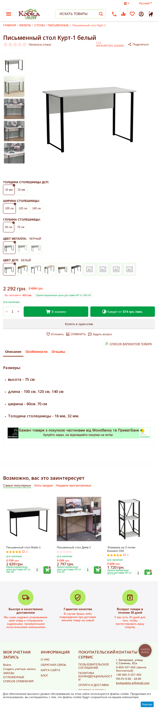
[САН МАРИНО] (49, 269)
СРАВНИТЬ (78, 334)
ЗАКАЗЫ (8, 673)
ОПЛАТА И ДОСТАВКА (93, 685)
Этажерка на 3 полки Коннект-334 (121, 549)
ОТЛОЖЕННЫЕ (13, 677)
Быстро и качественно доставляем (26, 610)
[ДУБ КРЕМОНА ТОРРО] (116, 269)
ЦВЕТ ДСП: (11, 260)
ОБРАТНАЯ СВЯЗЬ (53, 664)
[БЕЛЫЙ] (22, 248)
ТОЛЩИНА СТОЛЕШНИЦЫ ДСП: (26, 182)
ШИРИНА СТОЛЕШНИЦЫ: (21, 201)
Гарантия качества (78, 609)
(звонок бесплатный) (131, 669)
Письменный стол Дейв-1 (74, 547)
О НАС (45, 659)
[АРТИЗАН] (22, 269)
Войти (7, 664)
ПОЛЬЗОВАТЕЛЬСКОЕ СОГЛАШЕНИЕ (93, 666)
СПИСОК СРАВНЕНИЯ (18, 681)
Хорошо (147, 704)
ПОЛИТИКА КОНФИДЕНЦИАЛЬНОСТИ (95, 676)
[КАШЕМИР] (89, 269)
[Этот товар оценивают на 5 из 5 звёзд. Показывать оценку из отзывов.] (13, 552)
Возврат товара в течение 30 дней (130, 610)
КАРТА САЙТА (50, 670)
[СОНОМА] (63, 269)
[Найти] (101, 13)
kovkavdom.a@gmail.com (133, 683)
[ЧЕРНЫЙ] (9, 248)
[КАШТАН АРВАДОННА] (76, 269)
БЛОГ (44, 675)
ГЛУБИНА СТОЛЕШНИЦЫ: (22, 219)
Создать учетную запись (19, 669)
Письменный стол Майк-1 (23, 547)
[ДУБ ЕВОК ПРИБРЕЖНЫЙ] (103, 269)
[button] (141, 44)
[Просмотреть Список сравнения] (123, 13)
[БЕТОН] (36, 269)
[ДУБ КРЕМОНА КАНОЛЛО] (129, 269)
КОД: (99, 42)
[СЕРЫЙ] (36, 248)
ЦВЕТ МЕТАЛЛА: (15, 238)
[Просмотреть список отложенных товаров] (132, 13)
